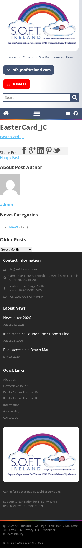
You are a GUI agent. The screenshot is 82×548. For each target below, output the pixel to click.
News (69, 57)
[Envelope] (68, 113)
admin (6, 204)
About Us (15, 57)
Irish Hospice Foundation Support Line (36, 333)
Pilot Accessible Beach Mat (26, 349)
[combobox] (37, 97)
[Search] (75, 97)
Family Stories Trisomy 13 (20, 398)
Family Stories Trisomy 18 (20, 392)
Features (58, 57)
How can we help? (15, 386)
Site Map (44, 57)
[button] (36, 113)
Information (11, 405)
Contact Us (30, 57)
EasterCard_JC (12, 136)
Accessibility (11, 411)
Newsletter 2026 (17, 317)
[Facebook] (75, 113)
